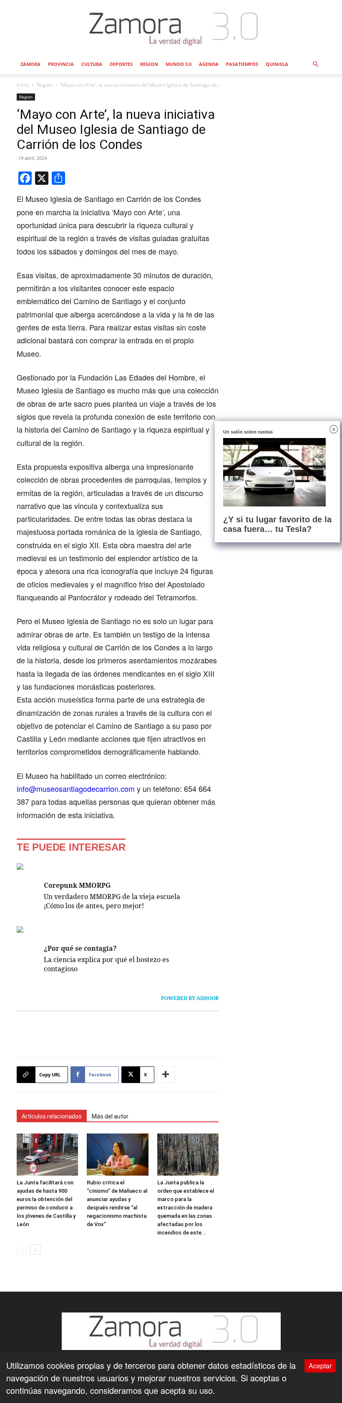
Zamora (30, 64)
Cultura (91, 64)
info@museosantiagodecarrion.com (76, 788)
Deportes (121, 64)
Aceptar (320, 1365)
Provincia (61, 64)
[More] (166, 1074)
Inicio (23, 84)
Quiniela (277, 64)
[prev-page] (22, 1249)
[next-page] (35, 1249)
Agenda (209, 64)
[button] (315, 63)
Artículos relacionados (52, 1116)
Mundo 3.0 (178, 64)
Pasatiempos (242, 64)
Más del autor (110, 1116)
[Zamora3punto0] (171, 28)
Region (149, 64)
